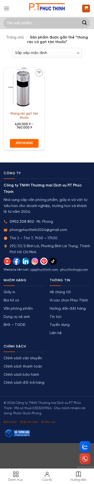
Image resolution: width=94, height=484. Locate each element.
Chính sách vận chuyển (23, 358)
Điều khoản (29, 422)
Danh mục (15, 480)
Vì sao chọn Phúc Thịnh (69, 300)
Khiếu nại (48, 422)
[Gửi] (84, 23)
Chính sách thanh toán (23, 367)
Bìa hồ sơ (11, 300)
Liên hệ (56, 333)
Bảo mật (10, 422)
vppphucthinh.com (44, 269)
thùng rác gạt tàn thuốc (24, 116)
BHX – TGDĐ (15, 325)
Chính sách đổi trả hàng (24, 383)
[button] (6, 8)
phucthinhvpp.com (74, 269)
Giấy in (9, 292)
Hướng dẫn (78, 480)
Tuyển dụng (60, 325)
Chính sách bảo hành (21, 375)
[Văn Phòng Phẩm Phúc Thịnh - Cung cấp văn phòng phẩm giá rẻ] (47, 8)
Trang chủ (15, 37)
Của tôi (47, 480)
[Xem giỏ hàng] (86, 9)
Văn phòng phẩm (18, 309)
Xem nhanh (24, 143)
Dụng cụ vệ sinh (17, 317)
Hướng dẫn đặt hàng (68, 309)
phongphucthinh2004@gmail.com (38, 230)
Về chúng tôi (60, 292)
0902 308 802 (22, 222)
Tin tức (55, 317)
